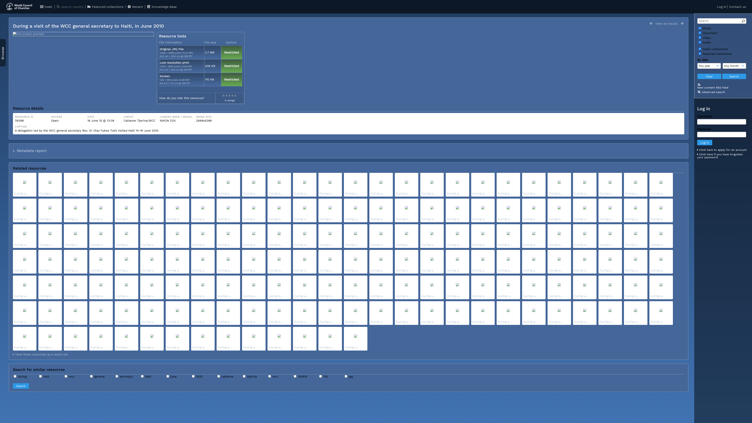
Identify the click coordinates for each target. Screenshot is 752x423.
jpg (350, 376)
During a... (21, 193)
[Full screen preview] (83, 34)
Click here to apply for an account (722, 149)
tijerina (251, 376)
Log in (721, 7)
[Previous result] (651, 23)
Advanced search (713, 92)
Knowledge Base (164, 7)
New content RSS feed (712, 87)
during (22, 376)
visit (45, 376)
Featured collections (107, 7)
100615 (302, 376)
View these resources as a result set (41, 354)
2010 (198, 376)
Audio (706, 42)
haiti (147, 376)
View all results (666, 23)
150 (325, 376)
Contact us (737, 7)
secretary (126, 376)
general (99, 376)
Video (706, 38)
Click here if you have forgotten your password (720, 156)
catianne (227, 376)
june (173, 376)
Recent (137, 7)
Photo (706, 28)
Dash (48, 7)
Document (709, 33)
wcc (71, 376)
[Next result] (682, 23)
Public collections (715, 49)
